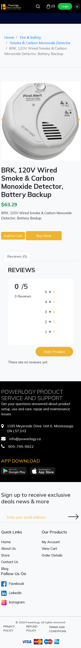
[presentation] (2, 119)
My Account (51, 542)
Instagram (17, 602)
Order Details (52, 555)
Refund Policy (31, 628)
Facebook (16, 583)
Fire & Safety (30, 37)
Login (65, 6)
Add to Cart (13, 235)
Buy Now (43, 235)
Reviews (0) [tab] (17, 256)
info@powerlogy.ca (25, 439)
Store (5, 555)
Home (9, 37)
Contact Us (9, 562)
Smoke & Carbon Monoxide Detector (40, 43)
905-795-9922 (21, 446)
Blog (4, 568)
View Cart (49, 548)
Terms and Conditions (57, 629)
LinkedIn (15, 593)
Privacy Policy (9, 628)
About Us (8, 548)
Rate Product (54, 351)
